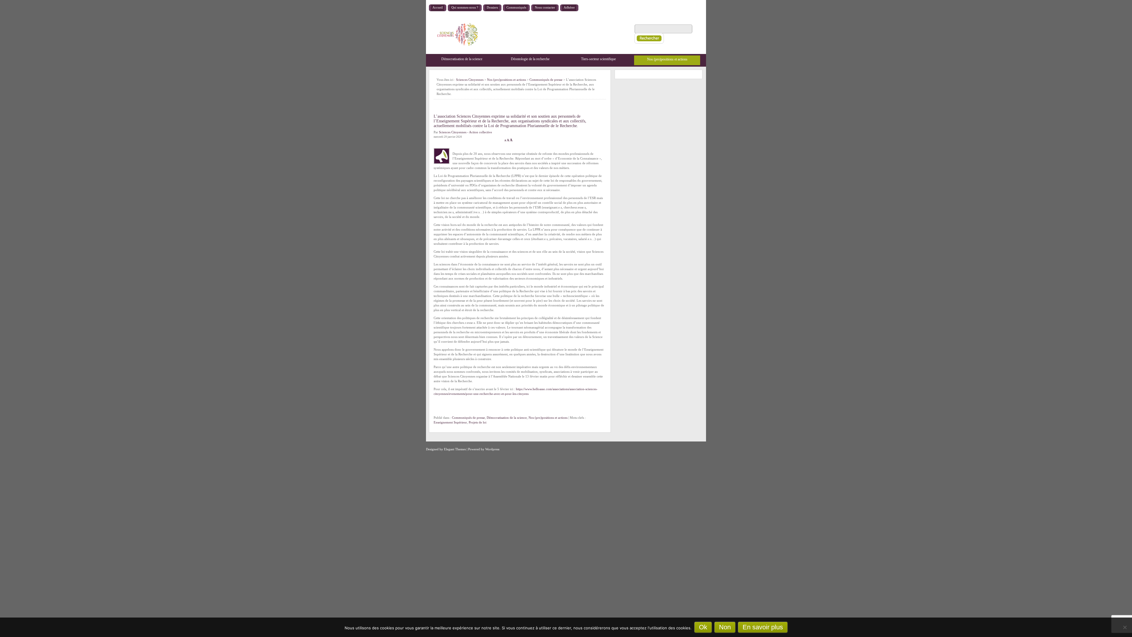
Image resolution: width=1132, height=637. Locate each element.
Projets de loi (477, 422)
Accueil (437, 7)
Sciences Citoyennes (469, 79)
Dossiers (492, 7)
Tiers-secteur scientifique (598, 59)
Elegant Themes (455, 449)
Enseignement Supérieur (450, 422)
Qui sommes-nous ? (464, 7)
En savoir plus (763, 627)
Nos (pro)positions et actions (667, 59)
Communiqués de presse (468, 417)
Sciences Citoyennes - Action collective (465, 132)
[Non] (1125, 627)
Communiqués (516, 7)
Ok (703, 627)
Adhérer (569, 7)
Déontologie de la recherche (530, 59)
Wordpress (492, 449)
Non (725, 627)
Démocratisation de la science (461, 59)
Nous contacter (545, 7)
